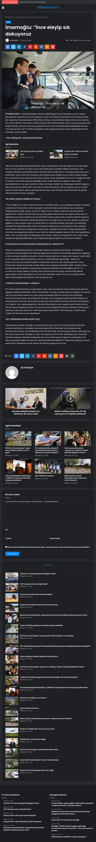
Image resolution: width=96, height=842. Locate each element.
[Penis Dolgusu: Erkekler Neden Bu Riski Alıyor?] (11, 659)
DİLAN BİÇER (14, 40)
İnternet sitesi (55, 538)
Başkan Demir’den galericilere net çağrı (37, 770)
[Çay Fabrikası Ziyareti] (48, 466)
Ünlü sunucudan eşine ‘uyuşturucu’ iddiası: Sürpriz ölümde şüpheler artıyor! (76, 450)
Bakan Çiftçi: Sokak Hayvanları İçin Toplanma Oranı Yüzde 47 (75, 478)
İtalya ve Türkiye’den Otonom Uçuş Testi (37, 729)
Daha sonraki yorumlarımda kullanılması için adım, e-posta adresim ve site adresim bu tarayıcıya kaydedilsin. (48, 547)
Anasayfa (10, 17)
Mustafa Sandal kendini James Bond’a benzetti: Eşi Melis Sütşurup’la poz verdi (53, 615)
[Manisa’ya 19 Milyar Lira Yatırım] (11, 701)
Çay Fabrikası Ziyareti (44, 476)
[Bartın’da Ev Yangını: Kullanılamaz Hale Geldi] (11, 752)
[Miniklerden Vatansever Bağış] (11, 742)
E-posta (8, 538)
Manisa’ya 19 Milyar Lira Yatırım (33, 698)
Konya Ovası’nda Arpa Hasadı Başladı (32, 2)
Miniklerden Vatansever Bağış (32, 739)
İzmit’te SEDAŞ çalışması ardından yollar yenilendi (41, 625)
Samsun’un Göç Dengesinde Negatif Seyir (38, 573)
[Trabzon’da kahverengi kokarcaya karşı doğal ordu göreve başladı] (11, 680)
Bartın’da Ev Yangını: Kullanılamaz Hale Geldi (39, 749)
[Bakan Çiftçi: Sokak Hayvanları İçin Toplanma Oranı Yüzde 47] (78, 466)
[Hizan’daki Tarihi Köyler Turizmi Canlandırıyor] (11, 763)
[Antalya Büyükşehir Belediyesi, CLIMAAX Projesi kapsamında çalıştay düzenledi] (18, 466)
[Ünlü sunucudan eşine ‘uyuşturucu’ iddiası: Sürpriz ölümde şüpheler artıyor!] (78, 438)
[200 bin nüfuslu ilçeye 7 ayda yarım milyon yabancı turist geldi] (18, 438)
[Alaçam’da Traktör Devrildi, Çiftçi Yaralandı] (56, 154)
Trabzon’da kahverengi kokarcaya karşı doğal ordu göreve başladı (48, 677)
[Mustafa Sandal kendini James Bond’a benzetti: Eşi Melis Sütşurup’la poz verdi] (11, 618)
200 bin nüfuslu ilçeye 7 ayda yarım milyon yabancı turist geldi (17, 450)
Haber (17, 17)
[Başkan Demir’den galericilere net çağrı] (11, 773)
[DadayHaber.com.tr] (48, 7)
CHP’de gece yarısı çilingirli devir (34, 584)
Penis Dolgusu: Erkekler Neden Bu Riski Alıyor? (39, 656)
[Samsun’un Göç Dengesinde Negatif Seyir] (11, 576)
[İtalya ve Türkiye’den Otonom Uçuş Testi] (11, 732)
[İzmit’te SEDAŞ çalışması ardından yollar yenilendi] (11, 628)
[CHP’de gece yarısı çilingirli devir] (12, 154)
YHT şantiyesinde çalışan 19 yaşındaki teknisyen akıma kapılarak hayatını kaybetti (46, 450)
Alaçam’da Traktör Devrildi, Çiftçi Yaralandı (39, 605)
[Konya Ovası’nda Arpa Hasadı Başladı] (11, 597)
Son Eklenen (48, 565)
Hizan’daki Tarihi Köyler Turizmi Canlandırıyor (39, 760)
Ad (7, 530)
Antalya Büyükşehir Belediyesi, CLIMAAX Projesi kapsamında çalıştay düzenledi (18, 478)
